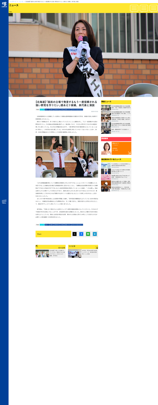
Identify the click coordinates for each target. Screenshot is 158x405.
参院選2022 (56, 109)
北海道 (61, 109)
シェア (81, 234)
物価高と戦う (68, 109)
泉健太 (51, 109)
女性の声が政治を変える (77, 109)
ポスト (75, 234)
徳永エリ (47, 109)
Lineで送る (88, 234)
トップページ (13, 1)
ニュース (21, 1)
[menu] (4, 202)
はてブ (95, 234)
